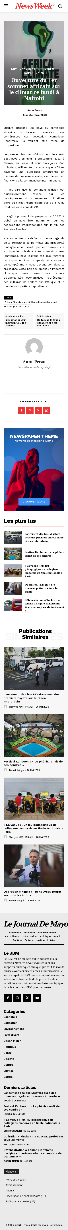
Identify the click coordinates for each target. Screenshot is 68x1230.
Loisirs (8, 1114)
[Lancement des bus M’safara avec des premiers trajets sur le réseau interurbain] (13, 537)
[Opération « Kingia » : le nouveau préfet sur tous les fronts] (13, 588)
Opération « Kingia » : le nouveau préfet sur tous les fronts (42, 588)
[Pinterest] (38, 410)
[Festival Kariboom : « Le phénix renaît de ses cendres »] (13, 554)
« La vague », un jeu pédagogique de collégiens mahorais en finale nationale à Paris (43, 571)
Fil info (48, 68)
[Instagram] (17, 998)
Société (8, 1100)
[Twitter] (30, 410)
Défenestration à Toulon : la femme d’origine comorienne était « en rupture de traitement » (44, 605)
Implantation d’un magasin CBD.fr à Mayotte (15, 323)
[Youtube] (37, 998)
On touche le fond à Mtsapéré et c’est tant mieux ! (49, 323)
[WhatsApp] (46, 410)
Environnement (23, 68)
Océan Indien (34, 73)
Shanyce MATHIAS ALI (21, 706)
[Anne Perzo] (34, 347)
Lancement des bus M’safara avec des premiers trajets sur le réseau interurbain (44, 537)
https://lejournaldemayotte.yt (34, 367)
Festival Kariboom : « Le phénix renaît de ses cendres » (44, 553)
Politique (9, 1144)
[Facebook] (21, 410)
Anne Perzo (34, 110)
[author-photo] (6, 707)
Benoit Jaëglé (16, 770)
